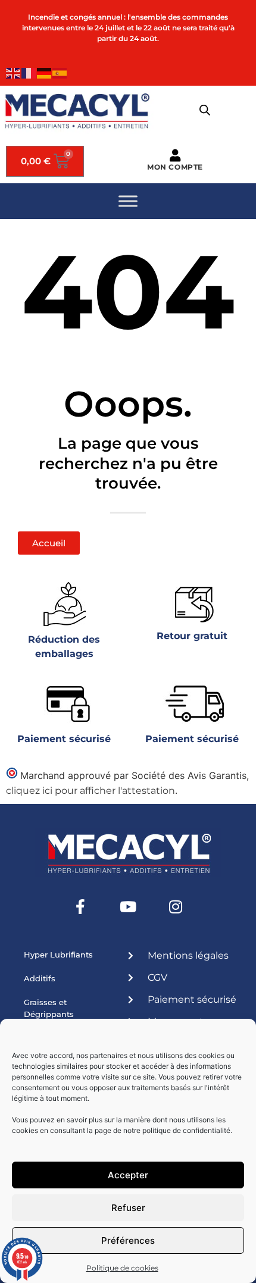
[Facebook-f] (80, 907)
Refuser (128, 1207)
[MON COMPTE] (175, 155)
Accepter (128, 1175)
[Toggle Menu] (128, 200)
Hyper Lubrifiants (58, 954)
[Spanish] (60, 72)
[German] (44, 72)
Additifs (39, 978)
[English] (13, 72)
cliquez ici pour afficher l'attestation (90, 790)
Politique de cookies (122, 1267)
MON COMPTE (175, 166)
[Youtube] (128, 907)
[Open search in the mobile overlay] (205, 110)
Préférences (128, 1240)
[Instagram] (175, 907)
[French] (29, 72)
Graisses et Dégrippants (49, 1008)
